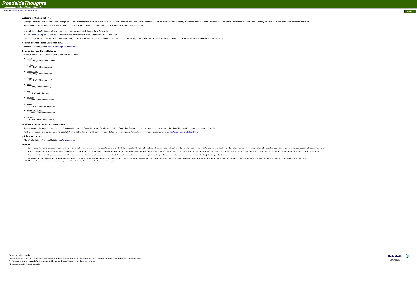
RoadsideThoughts (24, 3)
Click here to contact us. (87, 261)
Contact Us (140, 25)
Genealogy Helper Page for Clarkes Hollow (47, 35)
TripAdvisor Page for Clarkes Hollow (184, 132)
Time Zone (28, 38)
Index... (410, 11)
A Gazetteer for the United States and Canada (23, 7)
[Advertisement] (9, 54)
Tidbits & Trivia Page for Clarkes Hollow (62, 47)
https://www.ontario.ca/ (66, 140)
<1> (111, 22)
